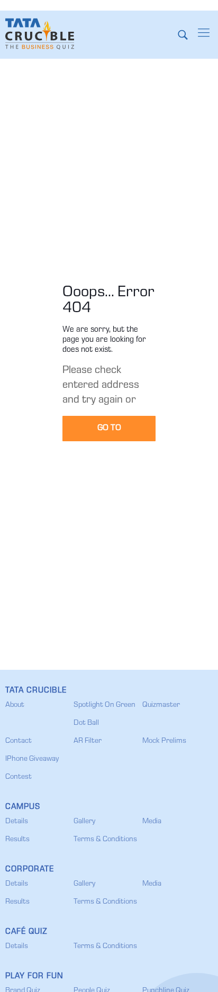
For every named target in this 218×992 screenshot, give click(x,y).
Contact (18, 741)
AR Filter (88, 741)
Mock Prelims (164, 741)
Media (151, 821)
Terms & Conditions (105, 839)
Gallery (84, 821)
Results (17, 839)
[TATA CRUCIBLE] (39, 34)
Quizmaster (161, 705)
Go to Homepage (109, 432)
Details (16, 821)
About (14, 705)
